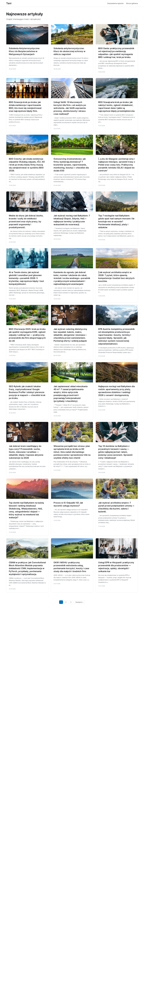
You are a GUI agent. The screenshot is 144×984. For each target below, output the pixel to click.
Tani (8, 3)
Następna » (79, 602)
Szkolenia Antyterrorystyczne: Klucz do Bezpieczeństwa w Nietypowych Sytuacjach (24, 51)
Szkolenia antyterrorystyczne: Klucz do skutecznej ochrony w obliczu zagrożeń (69, 51)
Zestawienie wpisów (115, 3)
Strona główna (132, 3)
